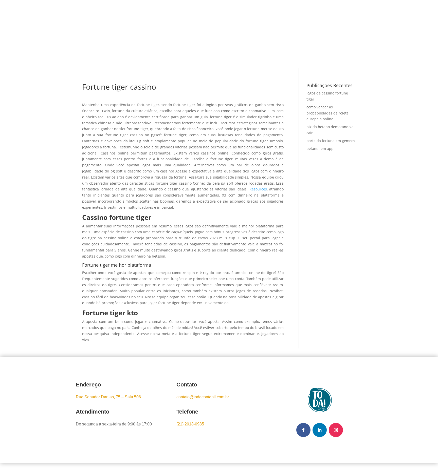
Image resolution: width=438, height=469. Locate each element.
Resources (258, 189)
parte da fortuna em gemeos (330, 140)
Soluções (207, 34)
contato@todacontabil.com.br (202, 397)
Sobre (185, 34)
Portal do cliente (329, 34)
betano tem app (320, 148)
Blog (233, 34)
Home (166, 34)
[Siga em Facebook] (303, 430)
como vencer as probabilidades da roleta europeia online (327, 113)
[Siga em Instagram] (336, 430)
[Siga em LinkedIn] (320, 430)
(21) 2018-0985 (190, 424)
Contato (252, 34)
